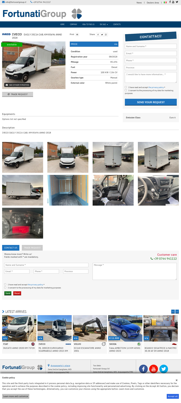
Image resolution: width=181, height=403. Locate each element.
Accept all (173, 396)
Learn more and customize (15, 396)
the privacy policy (156, 87)
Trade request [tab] (32, 247)
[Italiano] (165, 2)
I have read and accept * (146, 87)
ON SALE (103, 24)
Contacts (117, 24)
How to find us (88, 24)
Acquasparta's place (60, 365)
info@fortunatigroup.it (15, 2)
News (139, 2)
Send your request (151, 102)
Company (73, 24)
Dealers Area (153, 2)
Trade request (19, 94)
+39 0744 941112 (41, 2)
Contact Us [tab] (10, 247)
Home (62, 24)
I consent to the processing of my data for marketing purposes (149, 92)
